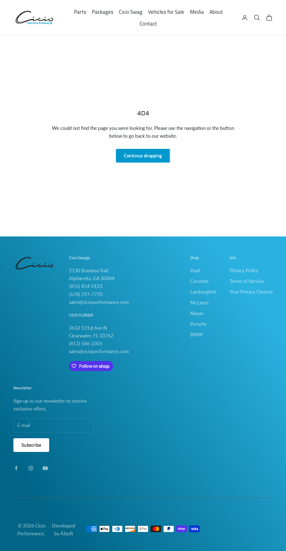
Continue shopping (143, 155)
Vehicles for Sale (166, 12)
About (216, 12)
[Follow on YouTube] (45, 468)
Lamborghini (203, 292)
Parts (80, 12)
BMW (196, 334)
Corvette (199, 281)
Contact (148, 23)
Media (197, 12)
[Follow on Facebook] (16, 468)
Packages (102, 12)
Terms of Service (247, 281)
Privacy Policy (244, 270)
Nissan (197, 313)
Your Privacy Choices (251, 292)
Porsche (198, 324)
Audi (195, 270)
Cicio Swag (130, 12)
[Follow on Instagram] (31, 468)
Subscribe (31, 445)
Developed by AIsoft (63, 529)
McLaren (199, 303)
